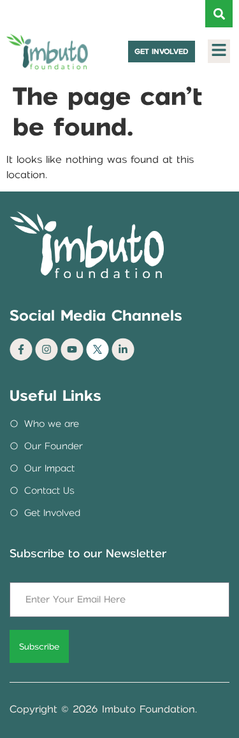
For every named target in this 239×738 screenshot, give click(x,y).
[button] (219, 13)
